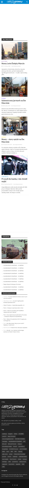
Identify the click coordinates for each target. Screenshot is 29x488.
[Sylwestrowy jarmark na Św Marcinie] (14, 86)
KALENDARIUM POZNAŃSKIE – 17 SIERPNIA (13, 279)
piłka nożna (5, 454)
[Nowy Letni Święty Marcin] (14, 50)
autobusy (4, 433)
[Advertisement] (14, 20)
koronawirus (21, 446)
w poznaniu (11, 464)
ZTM (3, 466)
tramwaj (24, 459)
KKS (24, 441)
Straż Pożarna (13, 459)
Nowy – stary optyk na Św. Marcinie (13, 140)
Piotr (4, 315)
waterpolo (4, 464)
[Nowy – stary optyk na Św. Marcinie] (14, 126)
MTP (16, 451)
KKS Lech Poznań (12, 444)
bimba (15, 433)
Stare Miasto (5, 176)
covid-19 (4, 436)
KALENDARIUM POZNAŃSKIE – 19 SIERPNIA (13, 273)
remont (9, 456)
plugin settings (19, 476)
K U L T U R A (4, 61)
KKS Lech (4, 444)
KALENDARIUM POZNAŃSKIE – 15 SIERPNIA (13, 287)
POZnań (4, 98)
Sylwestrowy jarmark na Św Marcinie (14, 101)
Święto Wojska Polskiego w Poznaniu (12, 284)
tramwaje (4, 461)
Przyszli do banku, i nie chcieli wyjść (14, 180)
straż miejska (5, 459)
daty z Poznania (11, 436)
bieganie (10, 433)
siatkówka (15, 456)
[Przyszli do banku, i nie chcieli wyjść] (14, 165)
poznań (4, 456)
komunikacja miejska (7, 446)
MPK (12, 451)
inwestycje (4, 441)
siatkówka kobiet (23, 456)
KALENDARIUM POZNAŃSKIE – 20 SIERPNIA (13, 270)
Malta (3, 451)
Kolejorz (20, 444)
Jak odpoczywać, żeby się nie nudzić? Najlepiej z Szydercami (13, 324)
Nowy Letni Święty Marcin (13, 63)
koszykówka (5, 449)
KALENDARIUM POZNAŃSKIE (15, 441)
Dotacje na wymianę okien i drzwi (15, 308)
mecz (8, 451)
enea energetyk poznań (7, 439)
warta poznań (22, 461)
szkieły (19, 459)
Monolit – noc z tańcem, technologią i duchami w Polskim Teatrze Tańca (13, 331)
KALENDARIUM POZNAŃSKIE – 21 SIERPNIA (13, 268)
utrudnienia (15, 461)
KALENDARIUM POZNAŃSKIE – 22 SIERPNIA (14, 248)
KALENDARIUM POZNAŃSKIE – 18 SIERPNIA (13, 276)
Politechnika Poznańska (19, 454)
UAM (9, 461)
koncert (15, 446)
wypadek (18, 464)
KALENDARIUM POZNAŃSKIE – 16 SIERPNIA (13, 281)
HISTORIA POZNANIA (20, 439)
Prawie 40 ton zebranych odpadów (19, 327)
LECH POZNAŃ (23, 449)
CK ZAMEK (21, 433)
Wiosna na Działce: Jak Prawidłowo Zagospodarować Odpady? (13, 311)
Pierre (4, 308)
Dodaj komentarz (17, 66)
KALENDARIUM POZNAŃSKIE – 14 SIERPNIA (13, 289)
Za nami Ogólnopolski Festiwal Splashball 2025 (13, 301)
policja (10, 454)
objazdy (20, 451)
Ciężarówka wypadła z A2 (18, 305)
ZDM (23, 464)
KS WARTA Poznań (14, 449)
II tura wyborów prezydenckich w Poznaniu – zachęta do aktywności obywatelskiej (15, 315)
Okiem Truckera (7, 305)
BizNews (4, 137)
